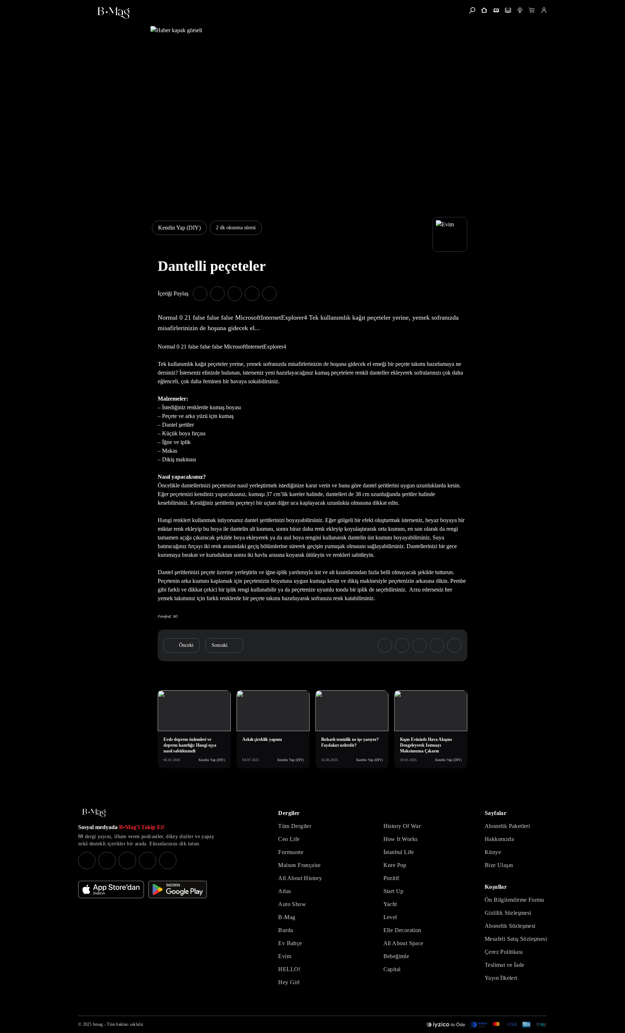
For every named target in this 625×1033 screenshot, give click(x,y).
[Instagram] (86, 860)
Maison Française (299, 865)
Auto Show (292, 904)
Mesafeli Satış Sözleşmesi (516, 939)
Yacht (390, 904)
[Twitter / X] (127, 860)
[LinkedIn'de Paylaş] (252, 293)
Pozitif (391, 878)
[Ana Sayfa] (94, 813)
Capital (392, 969)
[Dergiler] (496, 10)
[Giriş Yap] (544, 10)
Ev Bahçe (290, 943)
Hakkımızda (499, 839)
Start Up (393, 891)
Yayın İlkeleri (501, 978)
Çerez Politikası (504, 952)
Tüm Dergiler (294, 826)
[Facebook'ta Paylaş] (200, 293)
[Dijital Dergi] (508, 10)
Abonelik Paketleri (507, 826)
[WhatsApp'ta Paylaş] (235, 293)
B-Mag (286, 917)
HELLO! (289, 969)
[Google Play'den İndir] (177, 889)
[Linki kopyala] (269, 293)
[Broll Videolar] (520, 10)
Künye (493, 852)
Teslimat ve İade (504, 965)
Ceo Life (288, 839)
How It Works (400, 839)
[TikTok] (168, 860)
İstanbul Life (398, 852)
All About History (300, 878)
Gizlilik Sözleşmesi (508, 913)
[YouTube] (107, 860)
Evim (284, 956)
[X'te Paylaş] (217, 293)
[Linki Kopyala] (454, 645)
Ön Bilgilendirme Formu (514, 900)
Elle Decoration (402, 930)
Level (390, 917)
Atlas (284, 891)
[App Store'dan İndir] (111, 889)
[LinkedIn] (147, 860)
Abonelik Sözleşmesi (510, 926)
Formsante (290, 852)
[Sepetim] (532, 10)
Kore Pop (395, 865)
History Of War (402, 826)
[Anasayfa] (484, 10)
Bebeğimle (396, 956)
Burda (285, 930)
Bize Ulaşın (499, 865)
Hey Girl (288, 982)
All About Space (403, 943)
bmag (98, 1024)
